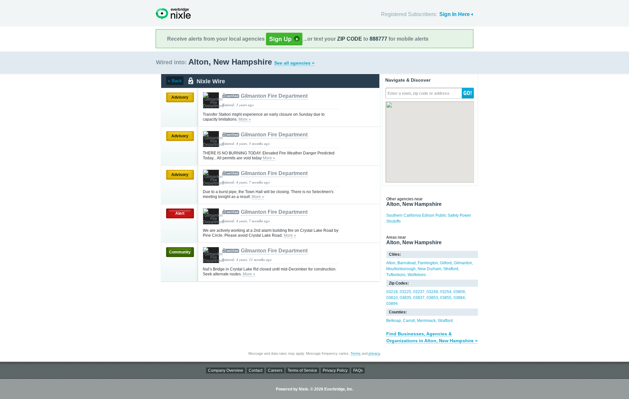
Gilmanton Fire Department (274, 96)
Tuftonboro (396, 274)
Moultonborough (401, 269)
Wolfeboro (417, 274)
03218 (392, 291)
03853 (432, 297)
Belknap (393, 320)
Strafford (450, 269)
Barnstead (406, 263)
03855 (445, 297)
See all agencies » (294, 63)
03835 (405, 297)
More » (244, 119)
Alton (390, 263)
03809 (459, 291)
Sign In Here (454, 14)
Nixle (173, 13)
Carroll (409, 320)
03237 (419, 291)
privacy (374, 353)
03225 (405, 291)
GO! (468, 93)
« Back (175, 80)
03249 (432, 291)
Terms (356, 353)
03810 (392, 297)
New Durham (429, 269)
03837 (419, 297)
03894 (392, 303)
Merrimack (426, 320)
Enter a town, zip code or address (418, 93)
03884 (459, 297)
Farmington (428, 263)
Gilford (446, 263)
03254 (445, 291)
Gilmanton (463, 263)
